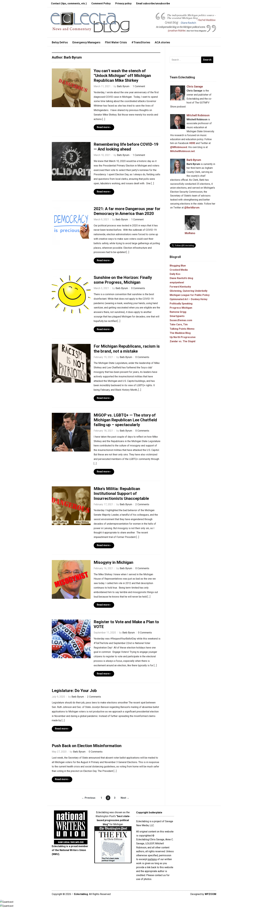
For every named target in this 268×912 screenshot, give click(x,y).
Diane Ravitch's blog (181, 278)
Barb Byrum (123, 86)
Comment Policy (101, 3)
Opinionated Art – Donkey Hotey (188, 299)
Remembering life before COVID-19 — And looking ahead (126, 146)
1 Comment (139, 86)
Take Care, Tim (179, 324)
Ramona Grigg (178, 311)
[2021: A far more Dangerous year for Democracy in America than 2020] (71, 225)
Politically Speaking (181, 303)
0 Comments (138, 288)
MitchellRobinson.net (182, 151)
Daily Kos (175, 274)
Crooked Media (179, 269)
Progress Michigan (181, 307)
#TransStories (141, 42)
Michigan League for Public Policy (190, 295)
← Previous (88, 797)
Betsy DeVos (60, 42)
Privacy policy (123, 3)
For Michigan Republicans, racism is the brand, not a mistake (127, 348)
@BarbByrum (191, 207)
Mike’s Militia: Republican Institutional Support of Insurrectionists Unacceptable (121, 493)
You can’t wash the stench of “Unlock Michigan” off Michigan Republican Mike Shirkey (122, 75)
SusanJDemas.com (181, 320)
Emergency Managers (86, 42)
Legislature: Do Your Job (74, 690)
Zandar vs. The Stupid (182, 341)
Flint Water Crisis (116, 42)
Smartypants (177, 316)
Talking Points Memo (182, 328)
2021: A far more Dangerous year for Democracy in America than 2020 (127, 211)
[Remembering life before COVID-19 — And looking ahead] (71, 161)
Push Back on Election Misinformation (86, 745)
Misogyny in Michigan (113, 562)
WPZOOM (210, 894)
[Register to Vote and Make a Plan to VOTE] (71, 638)
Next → (125, 797)
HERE (192, 143)
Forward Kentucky (180, 286)
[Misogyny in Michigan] (71, 579)
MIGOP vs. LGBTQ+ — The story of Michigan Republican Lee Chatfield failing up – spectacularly (125, 420)
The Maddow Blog (180, 333)
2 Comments (142, 504)
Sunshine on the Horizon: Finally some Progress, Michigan (123, 280)
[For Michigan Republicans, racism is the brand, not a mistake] (71, 363)
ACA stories (162, 42)
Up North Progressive (183, 337)
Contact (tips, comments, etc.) (69, 3)
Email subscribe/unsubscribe (153, 3)
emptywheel (177, 282)
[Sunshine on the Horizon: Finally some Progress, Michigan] (71, 294)
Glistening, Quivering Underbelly (188, 290)
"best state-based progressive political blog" (113, 820)
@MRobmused (178, 147)
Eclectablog (81, 894)
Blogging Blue (178, 265)
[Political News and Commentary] (90, 22)
